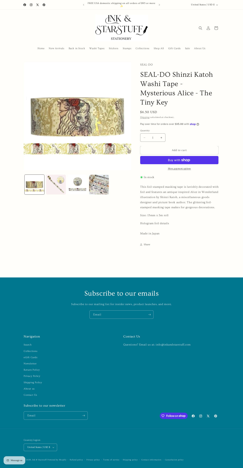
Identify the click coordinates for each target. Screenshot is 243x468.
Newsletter (30, 363)
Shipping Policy (33, 382)
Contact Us (30, 395)
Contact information (151, 460)
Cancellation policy (174, 460)
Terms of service (111, 460)
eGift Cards (31, 357)
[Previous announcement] (84, 4)
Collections (31, 351)
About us (29, 388)
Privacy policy (93, 460)
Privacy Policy (32, 376)
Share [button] (147, 244)
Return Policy (32, 369)
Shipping (144, 117)
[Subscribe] (149, 314)
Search (28, 344)
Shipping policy (130, 460)
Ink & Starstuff (39, 460)
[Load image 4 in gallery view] (99, 184)
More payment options (179, 168)
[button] (200, 28)
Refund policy (76, 460)
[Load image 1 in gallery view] (34, 184)
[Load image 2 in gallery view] (56, 184)
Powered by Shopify (56, 460)
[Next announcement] (159, 4)
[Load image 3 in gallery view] (77, 184)
